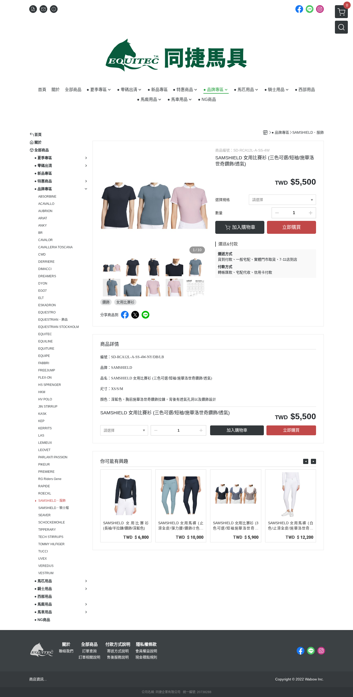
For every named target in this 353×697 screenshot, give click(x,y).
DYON (42, 283)
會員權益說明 (146, 651)
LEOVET (44, 450)
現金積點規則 (146, 657)
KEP (41, 421)
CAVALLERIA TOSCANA (55, 247)
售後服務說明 (118, 657)
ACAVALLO (46, 204)
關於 (66, 644)
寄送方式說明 (118, 651)
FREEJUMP (46, 370)
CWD (42, 254)
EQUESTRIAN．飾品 (53, 319)
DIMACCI (44, 269)
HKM (41, 392)
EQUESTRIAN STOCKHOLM (58, 327)
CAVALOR (45, 240)
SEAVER (44, 515)
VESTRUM (45, 573)
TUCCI (43, 551)
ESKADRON (47, 305)
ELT (41, 298)
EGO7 (42, 291)
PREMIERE (46, 472)
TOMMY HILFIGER (51, 544)
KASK (42, 414)
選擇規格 (222, 200)
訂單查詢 (89, 651)
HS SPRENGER (49, 385)
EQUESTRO (47, 312)
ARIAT (42, 218)
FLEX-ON (45, 377)
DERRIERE (46, 262)
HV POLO (45, 399)
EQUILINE (45, 341)
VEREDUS (45, 566)
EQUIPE (44, 356)
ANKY (42, 225)
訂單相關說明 (89, 657)
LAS (41, 435)
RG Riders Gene (50, 479)
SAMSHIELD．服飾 (52, 501)
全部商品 (89, 644)
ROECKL (44, 493)
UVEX (42, 558)
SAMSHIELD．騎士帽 (53, 508)
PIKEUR (44, 464)
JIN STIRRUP (47, 406)
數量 (218, 213)
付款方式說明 (117, 644)
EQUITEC (45, 334)
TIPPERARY (47, 529)
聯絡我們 (66, 651)
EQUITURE (46, 348)
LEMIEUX (45, 443)
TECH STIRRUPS (50, 537)
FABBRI (43, 363)
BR (40, 233)
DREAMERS (47, 276)
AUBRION (45, 211)
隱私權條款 (146, 644)
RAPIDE (44, 486)
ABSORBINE (47, 196)
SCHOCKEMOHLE (51, 522)
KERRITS (45, 428)
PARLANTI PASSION (52, 457)
